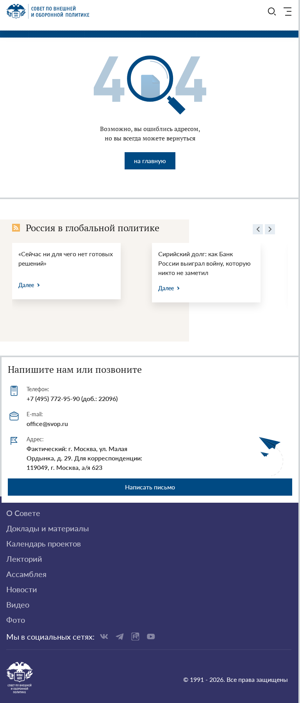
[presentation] (258, 230)
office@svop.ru (47, 423)
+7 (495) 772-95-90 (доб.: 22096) (72, 398)
